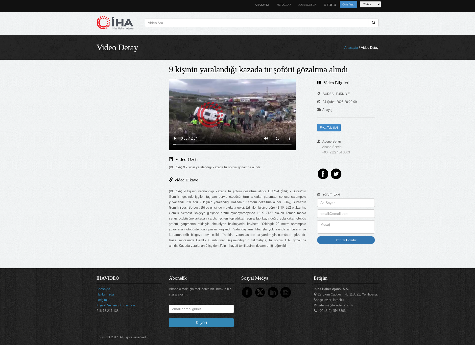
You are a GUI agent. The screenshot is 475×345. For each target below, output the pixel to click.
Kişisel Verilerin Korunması (115, 305)
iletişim (330, 4)
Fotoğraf (284, 4)
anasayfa (262, 4)
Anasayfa (351, 47)
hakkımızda (307, 4)
